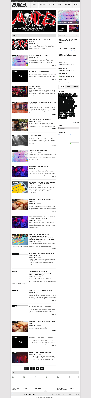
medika (71, 106)
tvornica (60, 118)
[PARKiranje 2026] (51, 380)
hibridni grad (70, 97)
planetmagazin (32, 43)
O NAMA (63, 394)
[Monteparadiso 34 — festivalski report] (17, 380)
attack (65, 93)
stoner (60, 116)
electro (71, 95)
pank (69, 110)
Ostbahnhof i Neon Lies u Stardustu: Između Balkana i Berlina (42, 217)
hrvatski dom (62, 99)
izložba (72, 99)
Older (42, 368)
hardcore (64, 97)
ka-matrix (66, 101)
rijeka (74, 114)
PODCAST (67, 4)
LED (72, 104)
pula (65, 114)
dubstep (66, 95)
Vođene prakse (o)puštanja (38, 55)
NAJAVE (60, 4)
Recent (68, 86)
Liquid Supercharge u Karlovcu (40, 306)
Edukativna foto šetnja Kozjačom (41, 290)
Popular (62, 86)
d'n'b (60, 95)
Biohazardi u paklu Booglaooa (40, 71)
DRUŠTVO (42, 4)
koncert (65, 104)
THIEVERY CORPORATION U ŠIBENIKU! (41, 337)
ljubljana (60, 106)
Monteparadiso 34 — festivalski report (40, 40)
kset (69, 104)
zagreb (65, 118)
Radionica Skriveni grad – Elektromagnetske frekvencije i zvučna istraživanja (40, 272)
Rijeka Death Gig (35, 135)
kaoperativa (72, 101)
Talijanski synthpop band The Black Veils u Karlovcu (42, 254)
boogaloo (70, 93)
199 (37, 368)
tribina (72, 116)
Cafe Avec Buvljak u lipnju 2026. (40, 119)
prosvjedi (61, 114)
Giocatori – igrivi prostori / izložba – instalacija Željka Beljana (42, 183)
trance (68, 116)
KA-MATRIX (69, 394)
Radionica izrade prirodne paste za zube (42, 322)
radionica (69, 114)
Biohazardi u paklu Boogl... (55, 1)
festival (75, 95)
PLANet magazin (30, 394)
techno (64, 116)
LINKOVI (58, 394)
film (60, 97)
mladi (60, 108)
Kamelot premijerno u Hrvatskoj (40, 352)
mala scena (66, 106)
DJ (62, 95)
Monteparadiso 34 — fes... (26, 1)
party (72, 110)
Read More (54, 50)
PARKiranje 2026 (67, 1)
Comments (75, 86)
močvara (72, 108)
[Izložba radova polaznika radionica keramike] (62, 380)
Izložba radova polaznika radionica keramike (42, 103)
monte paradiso (66, 108)
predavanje (71, 112)
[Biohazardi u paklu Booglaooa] (40, 380)
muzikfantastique (62, 110)
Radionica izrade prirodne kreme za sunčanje (42, 200)
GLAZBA (34, 4)
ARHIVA (76, 4)
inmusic (67, 99)
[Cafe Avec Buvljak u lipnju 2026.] (74, 380)
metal (75, 106)
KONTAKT (76, 394)
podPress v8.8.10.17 (50, 397)
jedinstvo (61, 101)
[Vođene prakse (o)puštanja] (28, 380)
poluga (66, 112)
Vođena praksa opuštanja (38, 151)
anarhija (60, 93)
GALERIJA (52, 394)
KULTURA (51, 4)
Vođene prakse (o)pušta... (40, 1)
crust (74, 93)
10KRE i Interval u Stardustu (39, 166)
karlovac (60, 104)
